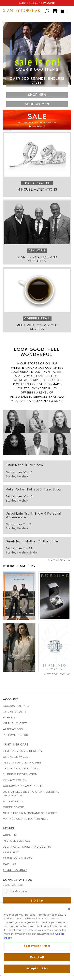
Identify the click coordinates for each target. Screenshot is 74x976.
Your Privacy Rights (37, 946)
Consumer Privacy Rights (23, 786)
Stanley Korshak (21, 11)
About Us (10, 835)
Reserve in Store (16, 735)
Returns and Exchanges (22, 762)
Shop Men (37, 94)
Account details (16, 706)
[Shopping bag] (63, 11)
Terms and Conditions (21, 768)
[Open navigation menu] (69, 11)
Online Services (15, 757)
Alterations (13, 729)
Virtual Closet (15, 723)
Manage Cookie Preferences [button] (25, 819)
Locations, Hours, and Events (27, 847)
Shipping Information (20, 774)
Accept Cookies (37, 968)
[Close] (69, 909)
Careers (9, 864)
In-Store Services (17, 841)
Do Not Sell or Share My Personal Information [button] (31, 794)
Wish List (10, 717)
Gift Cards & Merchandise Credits (30, 813)
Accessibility (13, 801)
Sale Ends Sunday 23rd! (37, 3)
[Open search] (47, 11)
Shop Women (37, 104)
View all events (59, 559)
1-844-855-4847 (15, 870)
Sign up (37, 900)
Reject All (37, 957)
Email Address (13, 885)
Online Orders (14, 712)
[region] (37, 940)
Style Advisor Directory (22, 751)
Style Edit (11, 852)
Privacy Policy (14, 780)
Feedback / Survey (18, 858)
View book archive (56, 674)
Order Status (14, 807)
